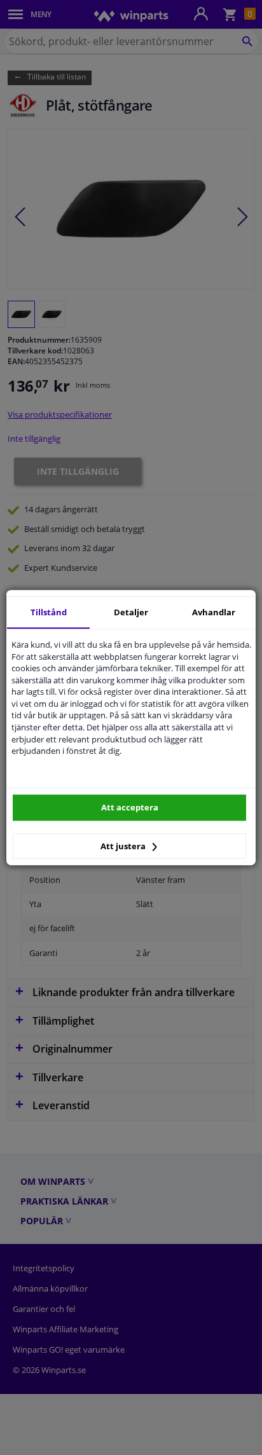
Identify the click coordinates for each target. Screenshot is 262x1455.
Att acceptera (129, 807)
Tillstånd (49, 612)
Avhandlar (213, 612)
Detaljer (131, 612)
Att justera (124, 846)
